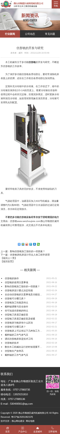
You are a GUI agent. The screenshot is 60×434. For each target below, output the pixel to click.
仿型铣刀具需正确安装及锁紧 (20, 318)
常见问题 (50, 33)
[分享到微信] (38, 244)
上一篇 (23, 251)
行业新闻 (10, 33)
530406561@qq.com (21, 403)
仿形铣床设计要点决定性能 (19, 290)
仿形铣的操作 (12, 278)
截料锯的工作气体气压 (16, 334)
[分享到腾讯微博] (30, 244)
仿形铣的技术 (12, 342)
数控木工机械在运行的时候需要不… (23, 347)
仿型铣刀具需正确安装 (16, 314)
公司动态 (30, 33)
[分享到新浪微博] (27, 244)
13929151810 (20, 394)
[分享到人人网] (34, 244)
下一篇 (25, 254)
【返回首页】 (8, 261)
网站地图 (30, 421)
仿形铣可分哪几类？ (15, 298)
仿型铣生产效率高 (14, 351)
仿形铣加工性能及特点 (16, 302)
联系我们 (7, 374)
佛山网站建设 (18, 421)
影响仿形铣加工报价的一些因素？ (22, 286)
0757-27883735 (21, 389)
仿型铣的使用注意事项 (16, 282)
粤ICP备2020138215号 (22, 417)
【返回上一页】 (9, 258)
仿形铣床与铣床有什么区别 (19, 322)
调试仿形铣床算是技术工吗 (19, 338)
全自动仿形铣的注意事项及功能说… (23, 294)
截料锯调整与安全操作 (16, 306)
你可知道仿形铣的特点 (16, 310)
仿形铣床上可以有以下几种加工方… (23, 330)
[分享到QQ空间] (23, 244)
